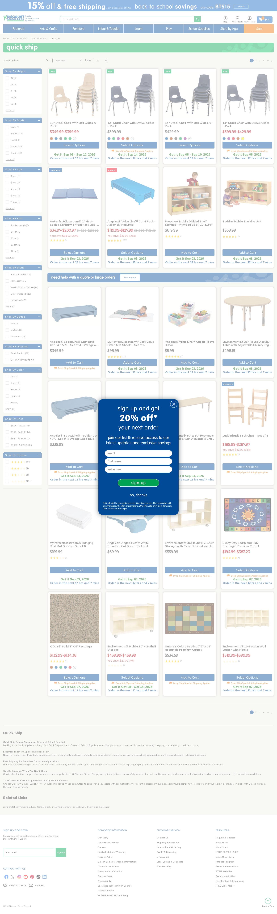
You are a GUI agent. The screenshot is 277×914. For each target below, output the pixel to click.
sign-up (138, 482)
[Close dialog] (174, 404)
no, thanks (138, 495)
